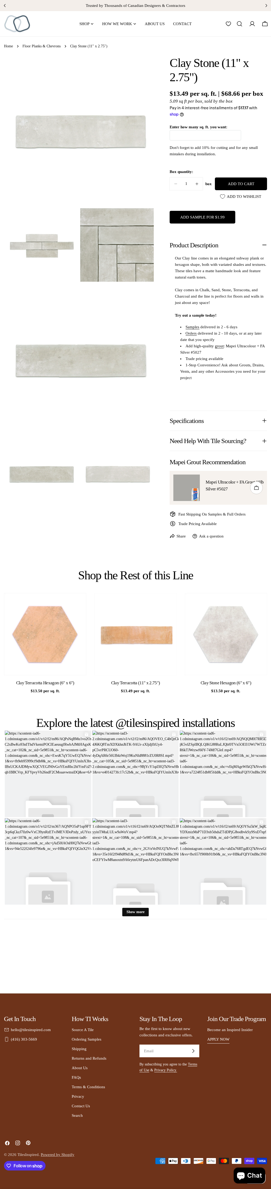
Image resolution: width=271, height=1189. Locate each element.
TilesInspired (28, 1154)
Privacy (78, 1096)
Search (77, 1115)
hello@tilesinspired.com (31, 1030)
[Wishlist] (228, 23)
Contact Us (81, 1106)
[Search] (239, 24)
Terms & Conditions (88, 1087)
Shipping (79, 1049)
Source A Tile (83, 1030)
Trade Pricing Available (197, 524)
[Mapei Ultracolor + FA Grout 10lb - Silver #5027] (186, 488)
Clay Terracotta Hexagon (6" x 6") (45, 682)
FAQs (76, 1077)
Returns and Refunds (89, 1058)
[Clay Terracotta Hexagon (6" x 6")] (45, 634)
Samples (192, 327)
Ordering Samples (86, 1039)
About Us (80, 1068)
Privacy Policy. (165, 1070)
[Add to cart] (256, 487)
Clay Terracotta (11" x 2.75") (135, 682)
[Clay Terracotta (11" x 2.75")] (135, 634)
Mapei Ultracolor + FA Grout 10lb (235, 482)
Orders (191, 333)
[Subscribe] (193, 1050)
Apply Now (218, 1039)
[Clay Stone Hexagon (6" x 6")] (226, 634)
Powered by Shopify (57, 1154)
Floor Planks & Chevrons (41, 46)
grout (219, 346)
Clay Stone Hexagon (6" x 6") (226, 682)
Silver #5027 (217, 488)
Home (8, 46)
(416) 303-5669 (24, 1039)
